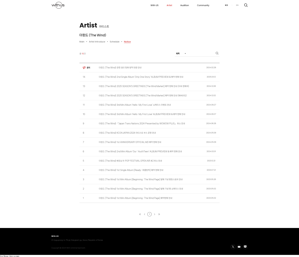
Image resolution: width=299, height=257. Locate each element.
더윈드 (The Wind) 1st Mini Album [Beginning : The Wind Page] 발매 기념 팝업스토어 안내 (141, 179)
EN (237, 5)
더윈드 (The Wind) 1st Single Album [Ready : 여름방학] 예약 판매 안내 (131, 170)
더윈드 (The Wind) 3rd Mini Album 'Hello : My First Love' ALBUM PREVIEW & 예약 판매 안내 (142, 114)
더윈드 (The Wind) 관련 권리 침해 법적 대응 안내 (120, 68)
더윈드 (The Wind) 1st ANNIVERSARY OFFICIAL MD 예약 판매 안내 (130, 142)
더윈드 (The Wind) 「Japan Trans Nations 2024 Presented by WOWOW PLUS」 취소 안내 (142, 123)
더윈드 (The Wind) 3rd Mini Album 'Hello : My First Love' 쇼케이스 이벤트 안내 (135, 105)
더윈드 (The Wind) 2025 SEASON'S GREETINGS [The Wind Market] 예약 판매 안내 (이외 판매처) (144, 86)
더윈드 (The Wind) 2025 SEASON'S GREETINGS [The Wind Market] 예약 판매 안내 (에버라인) (143, 95)
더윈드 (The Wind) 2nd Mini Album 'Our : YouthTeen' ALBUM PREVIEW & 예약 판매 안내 (140, 151)
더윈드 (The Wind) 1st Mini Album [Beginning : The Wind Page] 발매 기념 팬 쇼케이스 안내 (141, 189)
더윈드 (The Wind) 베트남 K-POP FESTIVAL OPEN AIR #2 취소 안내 (130, 161)
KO (226, 5)
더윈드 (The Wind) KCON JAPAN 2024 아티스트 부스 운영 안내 (127, 133)
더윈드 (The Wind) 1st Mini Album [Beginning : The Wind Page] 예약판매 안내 (135, 198)
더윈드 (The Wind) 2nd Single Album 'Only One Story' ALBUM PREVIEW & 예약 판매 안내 (141, 77)
